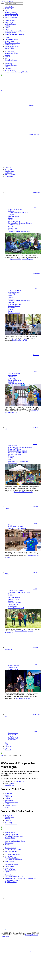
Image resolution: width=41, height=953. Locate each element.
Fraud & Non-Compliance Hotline (15, 841)
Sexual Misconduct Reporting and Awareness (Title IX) (21, 878)
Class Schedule (9, 22)
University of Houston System (14, 836)
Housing (11, 456)
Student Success (13, 667)
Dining (10, 458)
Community (8, 63)
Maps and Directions (11, 65)
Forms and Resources (14, 380)
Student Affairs (12, 445)
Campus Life (8, 797)
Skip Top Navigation (7, 1)
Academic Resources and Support (15, 31)
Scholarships (12, 378)
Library (7, 29)
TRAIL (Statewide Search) (13, 854)
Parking (7, 67)
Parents (10, 309)
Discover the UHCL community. (23, 492)
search (13, 783)
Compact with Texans (11, 865)
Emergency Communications (17, 528)
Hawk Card (8, 169)
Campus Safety (9, 843)
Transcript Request (10, 32)
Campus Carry (9, 875)
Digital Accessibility (11, 882)
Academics (36, 192)
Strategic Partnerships (14, 602)
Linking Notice (9, 866)
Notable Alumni (13, 669)
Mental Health (9, 176)
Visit (6, 748)
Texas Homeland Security (12, 858)
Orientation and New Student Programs (20, 447)
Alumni (7, 37)
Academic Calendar (10, 24)
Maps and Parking (13, 599)
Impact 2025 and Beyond (16, 608)
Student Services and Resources (14, 34)
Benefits (7, 55)
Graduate (11, 299)
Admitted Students (10, 12)
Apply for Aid (12, 375)
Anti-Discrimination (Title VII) (14, 876)
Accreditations (12, 606)
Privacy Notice (9, 868)
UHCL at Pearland (10, 174)
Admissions (36, 274)
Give (6, 743)
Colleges (11, 211)
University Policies (10, 870)
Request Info (8, 746)
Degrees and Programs (11, 15)
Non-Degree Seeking (14, 304)
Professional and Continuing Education (16, 72)
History (10, 595)
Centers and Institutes (14, 221)
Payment (11, 382)
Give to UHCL (9, 48)
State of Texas (9, 856)
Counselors (11, 307)
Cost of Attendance (14, 373)
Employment (8, 68)
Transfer (10, 297)
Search (3, 3)
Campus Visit (9, 800)
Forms (10, 311)
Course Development (11, 60)
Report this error (9, 785)
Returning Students (14, 306)
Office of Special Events (15, 526)
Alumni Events (9, 41)
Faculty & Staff (9, 51)
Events (7, 27)
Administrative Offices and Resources (19, 592)
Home (2, 755)
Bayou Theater (12, 463)
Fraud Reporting (9, 861)
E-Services (8, 167)
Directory (11, 601)
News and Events (10, 70)
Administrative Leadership (16, 590)
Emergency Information (12, 834)
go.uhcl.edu (8, 173)
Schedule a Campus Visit (19, 340)
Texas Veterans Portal (11, 851)
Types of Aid (12, 376)
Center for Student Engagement (17, 451)
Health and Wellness (14, 449)
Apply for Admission (14, 290)
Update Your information (12, 43)
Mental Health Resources (12, 880)
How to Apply (9, 8)
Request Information (11, 824)
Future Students (9, 7)
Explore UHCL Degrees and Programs (21, 259)
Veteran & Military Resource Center (19, 231)
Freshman (11, 295)
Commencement (13, 228)
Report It (7, 871)
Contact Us (8, 750)
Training (7, 56)
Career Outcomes (13, 666)
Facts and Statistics (14, 597)
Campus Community (14, 454)
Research (11, 594)
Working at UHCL (14, 604)
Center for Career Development (17, 452)
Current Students (10, 20)
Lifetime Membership (11, 39)
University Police (10, 838)
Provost (10, 219)
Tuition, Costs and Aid (11, 14)
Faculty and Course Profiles (13, 849)
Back (35, 207)
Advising (7, 26)
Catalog (10, 226)
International (12, 302)
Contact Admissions (11, 17)
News (10, 525)
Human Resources (10, 848)
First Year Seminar (13, 216)
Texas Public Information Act (13, 860)
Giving (7, 803)
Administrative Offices (11, 53)
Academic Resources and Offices (18, 212)
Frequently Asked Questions (16, 383)
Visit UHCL (8, 10)
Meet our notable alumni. (23, 698)
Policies (7, 58)
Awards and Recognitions (12, 46)
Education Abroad (13, 230)
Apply (6, 745)
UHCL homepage (18, 781)
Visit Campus (12, 294)
